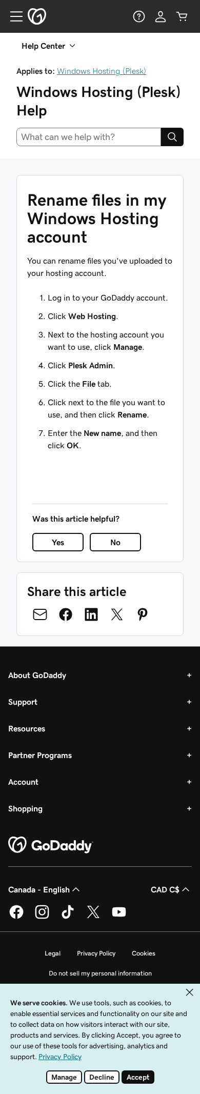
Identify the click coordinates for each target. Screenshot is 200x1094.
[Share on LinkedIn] (91, 614)
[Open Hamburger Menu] (12, 16)
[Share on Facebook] (65, 614)
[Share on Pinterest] (142, 614)
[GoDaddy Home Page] (50, 845)
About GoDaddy (37, 675)
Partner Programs (40, 755)
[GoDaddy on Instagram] (42, 917)
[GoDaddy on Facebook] (16, 917)
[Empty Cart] (182, 16)
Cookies (143, 953)
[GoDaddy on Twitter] (93, 917)
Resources (26, 728)
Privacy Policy (96, 953)
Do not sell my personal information (100, 973)
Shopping (25, 808)
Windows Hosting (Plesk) (101, 71)
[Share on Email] (40, 614)
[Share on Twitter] (117, 614)
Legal (53, 953)
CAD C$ (165, 889)
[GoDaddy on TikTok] (67, 917)
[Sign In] (160, 16)
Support (22, 702)
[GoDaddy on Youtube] (119, 917)
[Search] (172, 137)
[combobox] (88, 137)
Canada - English (39, 889)
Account (23, 782)
